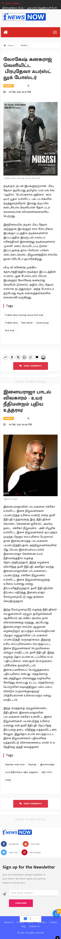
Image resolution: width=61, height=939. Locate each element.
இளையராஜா (47, 764)
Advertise (41, 922)
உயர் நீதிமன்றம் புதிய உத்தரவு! (21, 772)
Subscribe (21, 903)
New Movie (27, 323)
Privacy (20, 922)
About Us (8, 922)
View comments (32, 366)
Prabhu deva (11, 323)
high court (47, 772)
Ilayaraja (32, 764)
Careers (53, 922)
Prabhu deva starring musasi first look (24, 315)
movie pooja (42, 323)
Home (10, 45)
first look (9, 330)
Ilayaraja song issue (15, 764)
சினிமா (24, 45)
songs (8, 780)
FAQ (23, 926)
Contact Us (34, 926)
